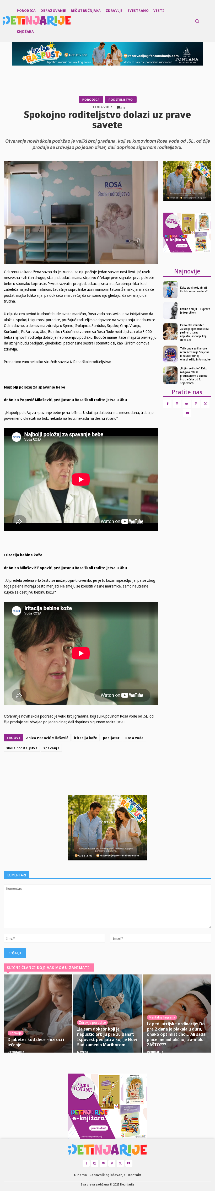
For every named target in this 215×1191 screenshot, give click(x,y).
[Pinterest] (104, 767)
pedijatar (111, 737)
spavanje (51, 748)
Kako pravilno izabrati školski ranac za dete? (193, 289)
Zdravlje (15, 1033)
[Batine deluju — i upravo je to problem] (170, 310)
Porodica (91, 99)
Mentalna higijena (162, 1017)
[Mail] (186, 404)
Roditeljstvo (121, 99)
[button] (197, 21)
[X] (92, 767)
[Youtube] (187, 413)
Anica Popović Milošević (47, 737)
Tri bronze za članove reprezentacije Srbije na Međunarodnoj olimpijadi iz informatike (195, 354)
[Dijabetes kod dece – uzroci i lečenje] (38, 1013)
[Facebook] (79, 767)
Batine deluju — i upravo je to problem (195, 310)
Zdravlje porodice (92, 1022)
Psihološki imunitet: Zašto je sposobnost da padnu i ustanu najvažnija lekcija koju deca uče (194, 332)
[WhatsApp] (116, 767)
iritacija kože (85, 737)
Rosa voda (134, 737)
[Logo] (3, 21)
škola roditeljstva (21, 748)
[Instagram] (177, 404)
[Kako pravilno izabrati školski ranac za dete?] (170, 289)
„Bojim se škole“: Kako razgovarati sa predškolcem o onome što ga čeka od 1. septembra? (193, 376)
